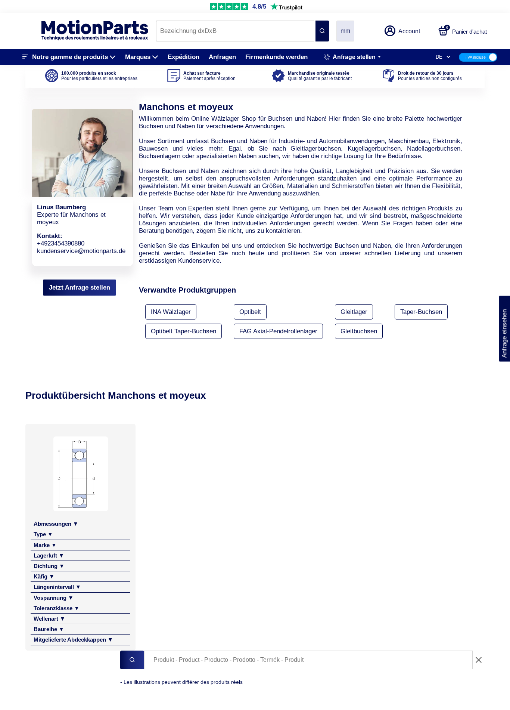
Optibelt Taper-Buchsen (183, 331)
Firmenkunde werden (276, 57)
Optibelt (250, 311)
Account (409, 31)
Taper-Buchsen (421, 311)
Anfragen (222, 57)
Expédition (183, 57)
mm (345, 31)
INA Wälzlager (171, 311)
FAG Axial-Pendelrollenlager (278, 331)
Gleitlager (353, 311)
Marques (137, 57)
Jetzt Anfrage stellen (79, 287)
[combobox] (235, 31)
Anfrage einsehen (504, 329)
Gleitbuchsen (358, 331)
